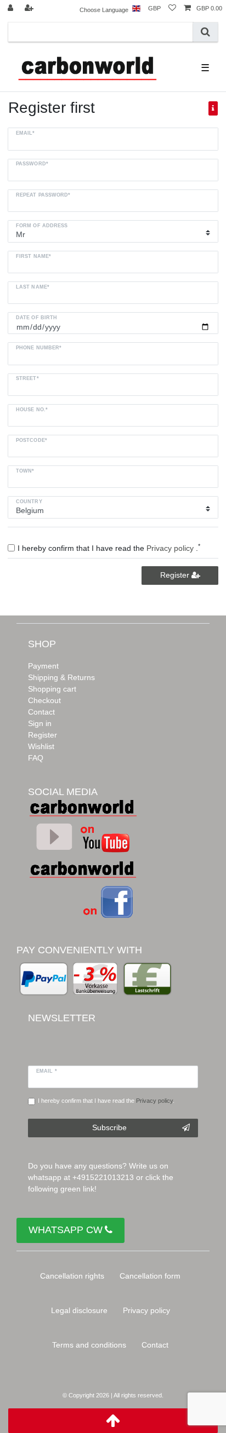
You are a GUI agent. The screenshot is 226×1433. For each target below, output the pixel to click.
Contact (41, 711)
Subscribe (109, 1127)
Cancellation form (150, 1275)
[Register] (30, 8)
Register (175, 575)
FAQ (35, 757)
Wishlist (41, 746)
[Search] (205, 32)
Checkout (44, 700)
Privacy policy (146, 1310)
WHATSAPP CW (66, 1229)
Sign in (40, 723)
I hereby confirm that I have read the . (106, 1100)
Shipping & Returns (61, 677)
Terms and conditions (89, 1344)
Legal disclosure (79, 1310)
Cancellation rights (72, 1275)
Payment (43, 665)
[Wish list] (172, 8)
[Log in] (11, 8)
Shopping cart (52, 688)
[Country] (136, 8)
